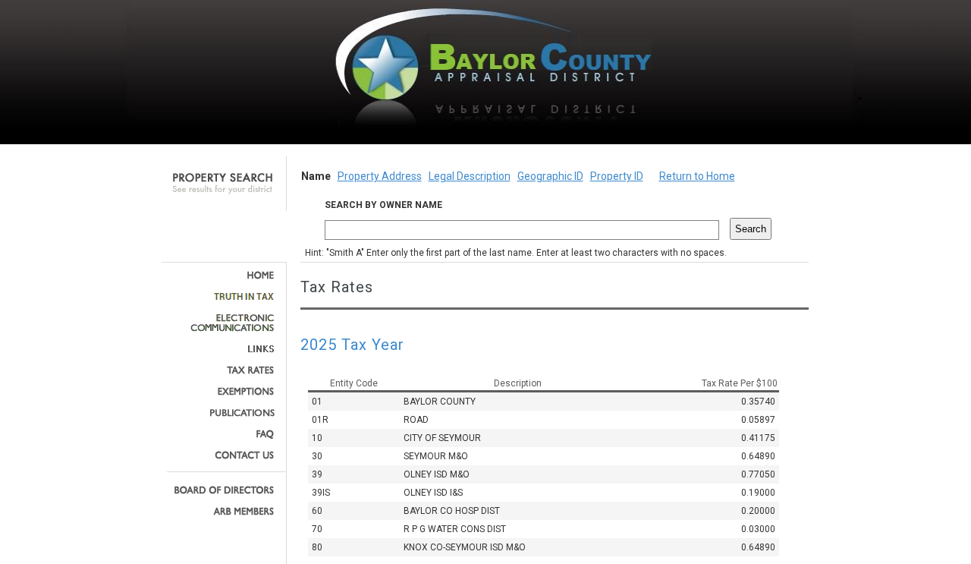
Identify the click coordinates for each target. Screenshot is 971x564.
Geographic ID (550, 176)
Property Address (380, 176)
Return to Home (697, 176)
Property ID (616, 176)
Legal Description (470, 176)
